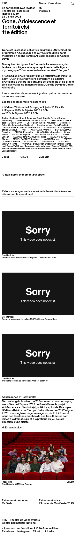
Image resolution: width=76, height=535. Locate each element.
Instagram (23, 531)
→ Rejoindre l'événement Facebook (23, 174)
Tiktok (36, 531)
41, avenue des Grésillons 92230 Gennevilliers (30, 528)
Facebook (8, 531)
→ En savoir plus (12, 427)
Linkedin (49, 531)
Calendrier (54, 3)
